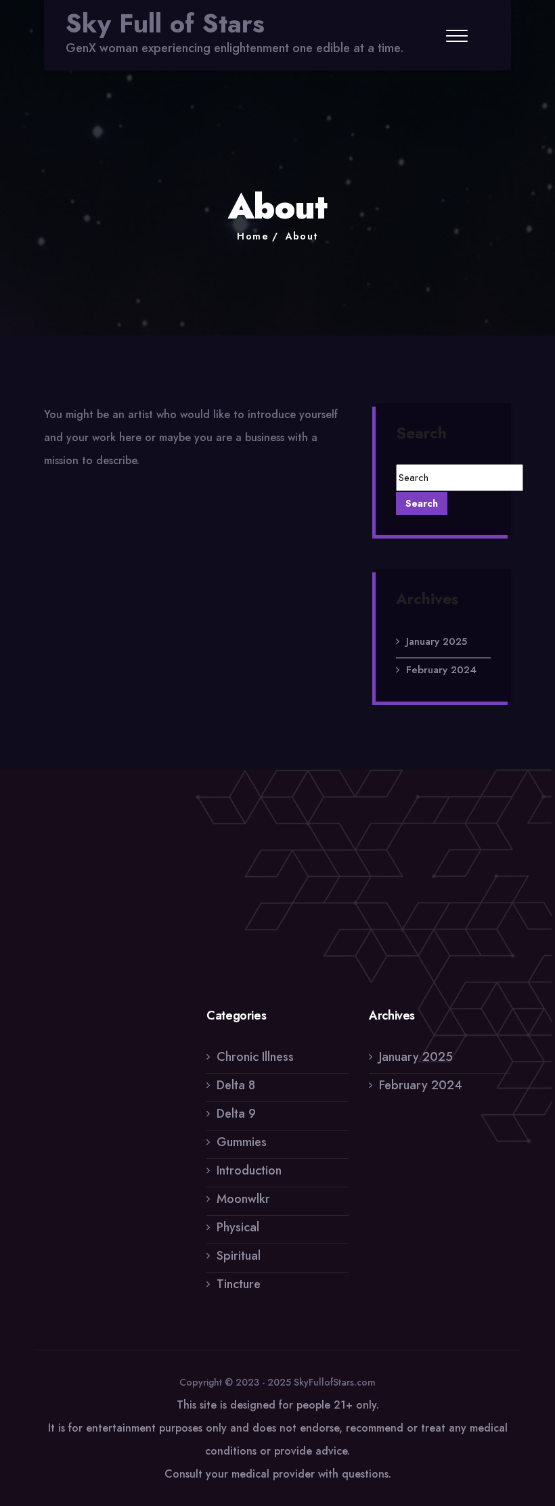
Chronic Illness (255, 1057)
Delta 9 (236, 1113)
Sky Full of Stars (165, 24)
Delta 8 (236, 1085)
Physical (238, 1227)
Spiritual (239, 1255)
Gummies (242, 1142)
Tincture (239, 1284)
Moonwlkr (243, 1199)
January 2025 (436, 641)
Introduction (249, 1170)
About (302, 236)
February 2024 (441, 669)
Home (253, 236)
